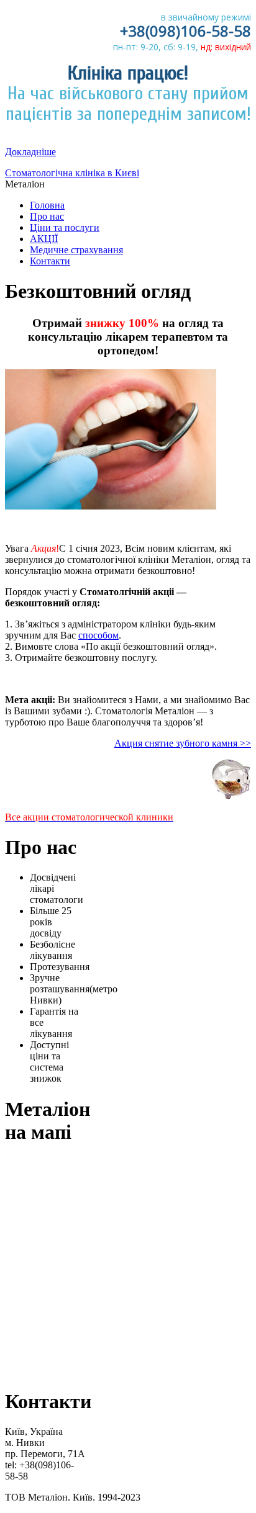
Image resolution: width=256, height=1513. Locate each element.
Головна (47, 205)
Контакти (50, 261)
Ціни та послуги (64, 227)
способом (98, 635)
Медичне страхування (76, 250)
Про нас (47, 216)
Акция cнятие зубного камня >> (182, 743)
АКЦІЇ (44, 238)
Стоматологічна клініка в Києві (72, 173)
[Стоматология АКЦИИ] (231, 796)
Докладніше (30, 151)
